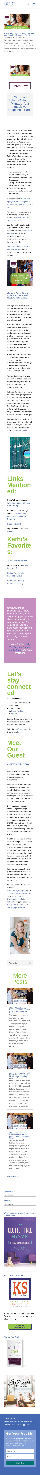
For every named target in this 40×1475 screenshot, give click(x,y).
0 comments (9, 51)
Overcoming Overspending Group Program (16, 516)
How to (6, 49)
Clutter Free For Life (21, 40)
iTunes (19, 729)
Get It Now (20, 1463)
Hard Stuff (29, 46)
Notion (10, 531)
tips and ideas (31, 49)
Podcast (22, 49)
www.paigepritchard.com (16, 908)
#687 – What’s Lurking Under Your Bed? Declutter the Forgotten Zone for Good (19, 1010)
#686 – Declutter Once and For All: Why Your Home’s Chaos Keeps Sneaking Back (19, 1075)
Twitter (13, 711)
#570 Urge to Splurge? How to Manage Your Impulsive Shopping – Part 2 (19, 34)
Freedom (14, 46)
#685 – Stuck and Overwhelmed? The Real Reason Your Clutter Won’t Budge (19, 1135)
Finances (7, 46)
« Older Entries (13, 1176)
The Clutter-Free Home (17, 560)
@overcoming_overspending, (21, 893)
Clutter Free (9, 40)
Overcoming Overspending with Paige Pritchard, (16, 899)
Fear (28, 43)
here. (20, 430)
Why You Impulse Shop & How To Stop (19, 647)
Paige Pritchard (14, 524)
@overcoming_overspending (17, 890)
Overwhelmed (14, 49)
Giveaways (21, 46)
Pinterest (14, 714)
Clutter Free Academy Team (15, 37)
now (21, 732)
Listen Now (20, 86)
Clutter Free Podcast (19, 43)
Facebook (20, 711)
